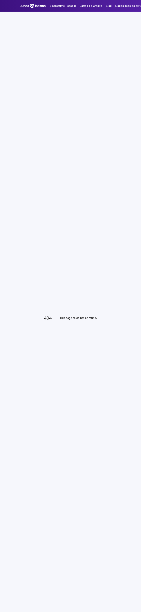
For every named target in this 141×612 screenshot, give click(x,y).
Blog (109, 5)
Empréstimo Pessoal (63, 5)
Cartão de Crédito (90, 5)
